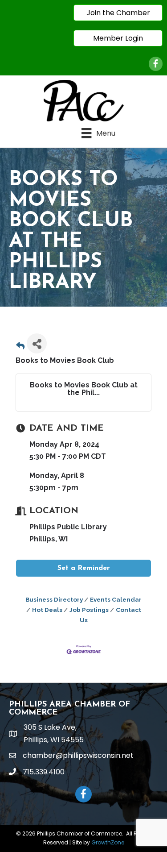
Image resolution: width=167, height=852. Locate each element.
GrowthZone (107, 842)
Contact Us (110, 614)
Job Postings (89, 609)
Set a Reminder (83, 568)
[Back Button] (20, 346)
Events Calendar (116, 599)
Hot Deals (47, 609)
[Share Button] (37, 343)
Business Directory (54, 599)
